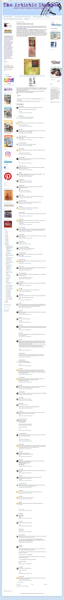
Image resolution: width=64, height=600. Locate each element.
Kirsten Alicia (21, 227)
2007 (6, 302)
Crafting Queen (21, 200)
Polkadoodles (21, 259)
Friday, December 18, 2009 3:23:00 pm (25, 299)
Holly (19, 496)
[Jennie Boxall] (5, 168)
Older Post (45, 584)
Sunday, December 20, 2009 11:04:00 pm (25, 510)
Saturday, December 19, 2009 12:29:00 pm (25, 400)
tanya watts (21, 157)
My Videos (26, 18)
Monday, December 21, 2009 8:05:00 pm (25, 563)
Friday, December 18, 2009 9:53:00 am (25, 278)
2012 (6, 240)
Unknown (20, 148)
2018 (6, 232)
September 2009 (8, 288)
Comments (7, 185)
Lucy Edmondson (22, 433)
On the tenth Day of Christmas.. (9, 267)
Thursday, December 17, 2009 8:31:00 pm (25, 191)
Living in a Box (8, 275)
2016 (6, 235)
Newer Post (18, 584)
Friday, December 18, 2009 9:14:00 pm (25, 365)
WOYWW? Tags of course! (9, 269)
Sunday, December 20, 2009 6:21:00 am (25, 430)
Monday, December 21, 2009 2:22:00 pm (25, 518)
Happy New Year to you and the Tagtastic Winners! (9, 248)
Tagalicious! (7, 263)
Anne (20, 451)
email (11, 67)
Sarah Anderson (21, 273)
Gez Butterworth (21, 483)
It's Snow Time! (8, 283)
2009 (6, 244)
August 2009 (8, 289)
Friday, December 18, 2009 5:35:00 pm (25, 329)
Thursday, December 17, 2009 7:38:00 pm (25, 145)
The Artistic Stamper (8, 16)
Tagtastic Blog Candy (25, 91)
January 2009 (8, 299)
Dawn (20, 459)
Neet (19, 385)
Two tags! (7, 279)
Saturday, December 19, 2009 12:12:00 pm (25, 394)
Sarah (20, 310)
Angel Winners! (8, 252)
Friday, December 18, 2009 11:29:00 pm (25, 374)
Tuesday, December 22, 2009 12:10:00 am (25, 573)
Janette (20, 469)
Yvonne (20, 241)
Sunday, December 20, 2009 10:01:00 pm (25, 487)
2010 (6, 243)
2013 (6, 239)
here (5, 70)
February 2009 (8, 297)
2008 (6, 300)
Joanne (20, 266)
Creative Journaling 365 (38, 16)
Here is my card (21, 509)
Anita (20, 206)
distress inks (32, 101)
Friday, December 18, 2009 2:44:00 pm (25, 285)
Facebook (47, 16)
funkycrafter (21, 534)
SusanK (20, 281)
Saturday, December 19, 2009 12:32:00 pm (25, 415)
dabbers (29, 101)
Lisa (19, 521)
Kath (19, 121)
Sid (19, 172)
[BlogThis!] (18, 100)
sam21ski (20, 106)
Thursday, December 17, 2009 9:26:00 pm (25, 209)
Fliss (19, 411)
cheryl (20, 368)
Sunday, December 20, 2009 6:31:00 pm (25, 472)
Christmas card (25, 101)
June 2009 (8, 292)
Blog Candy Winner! (9, 257)
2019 (6, 231)
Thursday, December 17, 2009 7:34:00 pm (25, 139)
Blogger (42, 593)
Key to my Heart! (8, 270)
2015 (6, 236)
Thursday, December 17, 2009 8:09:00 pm (25, 169)
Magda (20, 513)
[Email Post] (42, 98)
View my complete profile (10, 26)
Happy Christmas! (8, 253)
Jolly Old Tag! (8, 274)
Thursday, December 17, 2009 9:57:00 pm (25, 224)
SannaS (20, 219)
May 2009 (7, 293)
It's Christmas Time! (9, 282)
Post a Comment (20, 582)
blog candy (20, 101)
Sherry (20, 325)
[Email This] (17, 100)
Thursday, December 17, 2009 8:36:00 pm (25, 197)
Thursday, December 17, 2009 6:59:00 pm (25, 118)
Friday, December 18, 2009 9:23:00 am (25, 263)
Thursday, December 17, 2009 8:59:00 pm (25, 203)
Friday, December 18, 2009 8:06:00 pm (25, 336)
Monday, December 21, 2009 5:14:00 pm (25, 531)
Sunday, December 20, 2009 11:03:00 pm (25, 498)
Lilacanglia (20, 185)
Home (32, 584)
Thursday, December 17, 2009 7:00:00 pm (25, 126)
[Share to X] (19, 100)
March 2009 (8, 296)
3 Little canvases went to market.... (9, 251)
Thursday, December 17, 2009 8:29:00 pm (25, 182)
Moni (19, 129)
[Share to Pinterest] (21, 100)
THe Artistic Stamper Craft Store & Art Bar (13, 18)
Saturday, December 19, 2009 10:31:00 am (25, 388)
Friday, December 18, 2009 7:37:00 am (25, 256)
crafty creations (21, 136)
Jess (19, 288)
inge (19, 545)
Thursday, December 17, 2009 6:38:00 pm (25, 112)
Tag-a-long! (7, 278)
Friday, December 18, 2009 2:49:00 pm (25, 291)
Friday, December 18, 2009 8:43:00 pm (25, 350)
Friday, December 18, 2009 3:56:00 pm (25, 322)
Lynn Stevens (21, 252)
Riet (19, 317)
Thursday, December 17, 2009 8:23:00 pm (25, 176)
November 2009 (8, 285)
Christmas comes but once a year (9, 259)
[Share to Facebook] (20, 100)
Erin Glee (20, 576)
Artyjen (20, 294)
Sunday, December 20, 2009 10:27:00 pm (25, 493)
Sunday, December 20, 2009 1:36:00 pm (25, 448)
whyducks (20, 179)
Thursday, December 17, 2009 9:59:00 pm (25, 231)
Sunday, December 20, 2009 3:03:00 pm (25, 456)
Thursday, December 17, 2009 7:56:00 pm (25, 154)
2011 (6, 242)
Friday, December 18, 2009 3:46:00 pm (25, 307)
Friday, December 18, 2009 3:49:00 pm (25, 314)
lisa (19, 339)
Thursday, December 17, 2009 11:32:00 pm (26, 238)
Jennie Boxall (5, 166)
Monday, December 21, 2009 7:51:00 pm (25, 542)
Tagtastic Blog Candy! (9, 262)
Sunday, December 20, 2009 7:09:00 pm (25, 480)
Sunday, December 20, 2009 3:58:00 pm (25, 466)
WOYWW (7, 281)
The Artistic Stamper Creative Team (22, 16)
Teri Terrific (21, 377)
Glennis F (20, 234)
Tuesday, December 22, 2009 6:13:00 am (25, 580)
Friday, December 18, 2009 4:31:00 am (25, 249)
